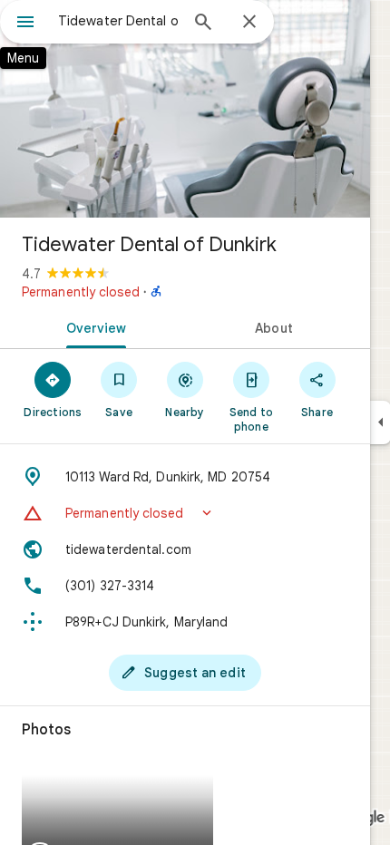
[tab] (92, 326)
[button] (185, 513)
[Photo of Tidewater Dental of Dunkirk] (185, 109)
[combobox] (118, 21)
